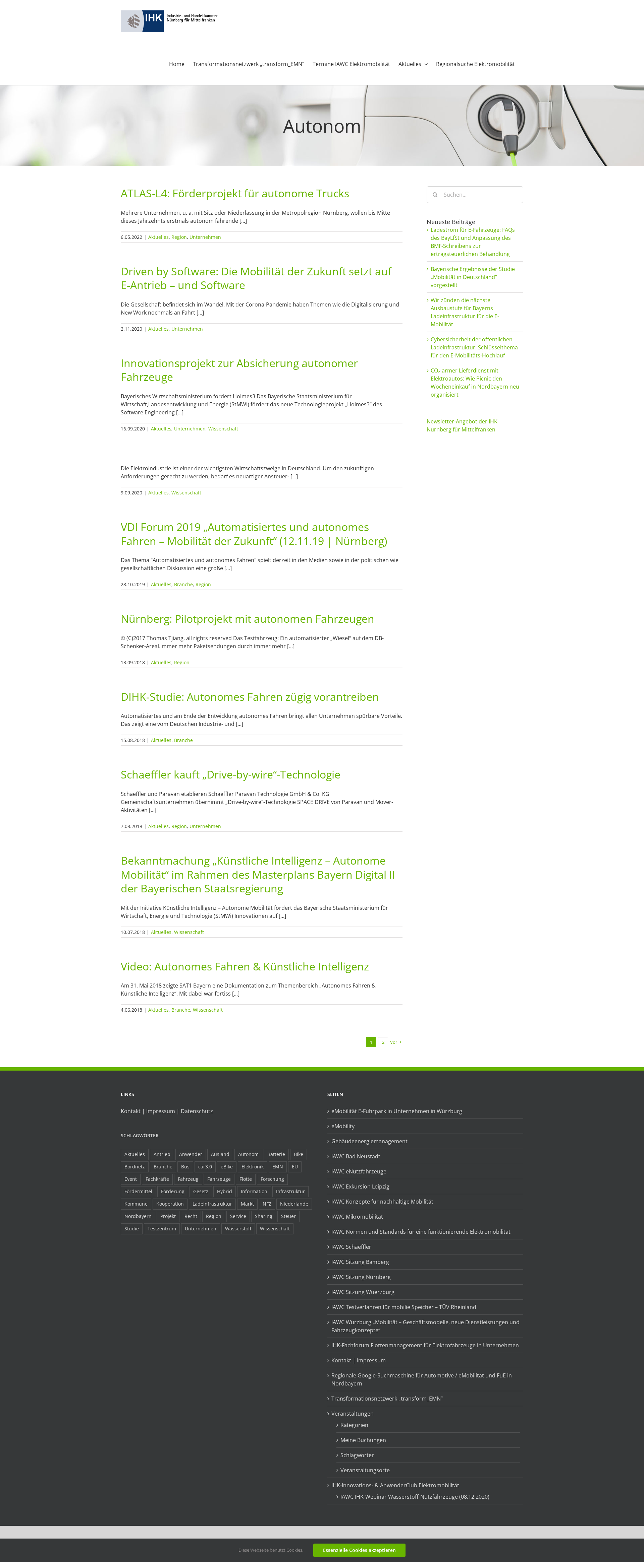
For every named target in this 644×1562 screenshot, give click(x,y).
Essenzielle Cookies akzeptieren (359, 1550)
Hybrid (224, 1191)
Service (238, 1216)
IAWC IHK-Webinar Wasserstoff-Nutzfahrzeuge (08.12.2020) (414, 1496)
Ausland (220, 1154)
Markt (247, 1204)
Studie (131, 1228)
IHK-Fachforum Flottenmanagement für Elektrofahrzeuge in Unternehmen (425, 1345)
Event (130, 1179)
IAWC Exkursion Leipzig (360, 1186)
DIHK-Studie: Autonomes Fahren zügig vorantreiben (250, 696)
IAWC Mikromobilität (357, 1216)
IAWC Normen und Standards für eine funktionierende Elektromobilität (421, 1231)
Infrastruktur (290, 1191)
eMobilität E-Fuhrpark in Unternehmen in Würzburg (396, 1111)
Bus (185, 1166)
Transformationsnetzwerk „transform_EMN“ (387, 1398)
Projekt (168, 1216)
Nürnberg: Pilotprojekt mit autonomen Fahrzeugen (247, 618)
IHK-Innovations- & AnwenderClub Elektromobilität (395, 1485)
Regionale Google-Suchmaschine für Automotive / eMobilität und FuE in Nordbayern (421, 1379)
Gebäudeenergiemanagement (369, 1141)
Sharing (263, 1216)
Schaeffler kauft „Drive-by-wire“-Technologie (230, 774)
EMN (277, 1166)
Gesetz (200, 1191)
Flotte (245, 1179)
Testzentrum (162, 1228)
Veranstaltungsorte (365, 1470)
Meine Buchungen (363, 1440)
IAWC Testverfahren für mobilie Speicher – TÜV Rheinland (403, 1307)
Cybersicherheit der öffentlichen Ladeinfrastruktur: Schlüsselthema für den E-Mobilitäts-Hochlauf (474, 347)
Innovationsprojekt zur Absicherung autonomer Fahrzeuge (239, 370)
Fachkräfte (157, 1179)
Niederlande (294, 1204)
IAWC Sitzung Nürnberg (361, 1277)
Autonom (248, 1154)
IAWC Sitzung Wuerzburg (362, 1292)
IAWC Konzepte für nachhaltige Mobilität (382, 1201)
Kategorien (354, 1425)
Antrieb (162, 1154)
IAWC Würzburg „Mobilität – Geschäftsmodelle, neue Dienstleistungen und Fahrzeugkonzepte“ (425, 1326)
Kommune (136, 1204)
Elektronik (252, 1166)
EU (295, 1166)
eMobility (343, 1126)
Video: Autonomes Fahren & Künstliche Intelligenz (245, 966)
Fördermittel (138, 1191)
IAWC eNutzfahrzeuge (358, 1171)
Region (179, 237)
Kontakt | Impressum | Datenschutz (167, 1111)
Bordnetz (134, 1166)
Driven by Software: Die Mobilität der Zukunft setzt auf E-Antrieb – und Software (256, 278)
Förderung (172, 1191)
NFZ (267, 1204)
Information (254, 1191)
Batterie (276, 1154)
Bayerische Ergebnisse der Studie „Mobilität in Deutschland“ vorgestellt (473, 277)
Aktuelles (158, 237)
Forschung (272, 1179)
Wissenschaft (223, 428)
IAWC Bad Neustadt (355, 1156)
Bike (298, 1154)
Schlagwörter (140, 1135)
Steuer (288, 1216)
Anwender (190, 1154)
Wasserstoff (238, 1228)
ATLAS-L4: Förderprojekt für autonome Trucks (235, 193)
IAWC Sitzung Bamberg (360, 1262)
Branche (183, 584)
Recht (190, 1216)
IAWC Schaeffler (351, 1246)
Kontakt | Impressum (358, 1360)
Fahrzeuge (219, 1179)
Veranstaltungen (352, 1413)
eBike (227, 1166)
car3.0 (205, 1166)
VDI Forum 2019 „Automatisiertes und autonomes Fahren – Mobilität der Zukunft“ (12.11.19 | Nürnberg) (254, 534)
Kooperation (170, 1204)
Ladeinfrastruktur (212, 1204)
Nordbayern (138, 1216)
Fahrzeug (188, 1179)
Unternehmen (205, 237)
